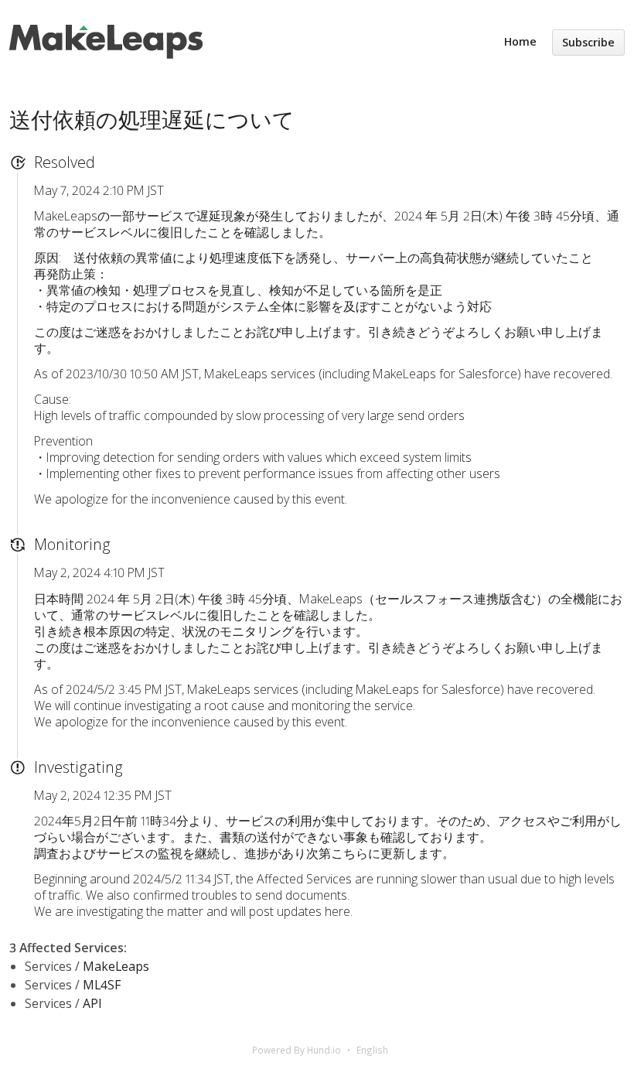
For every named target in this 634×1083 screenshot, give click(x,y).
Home (520, 41)
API (92, 1003)
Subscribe (588, 42)
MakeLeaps (116, 966)
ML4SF (102, 984)
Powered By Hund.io (296, 1050)
